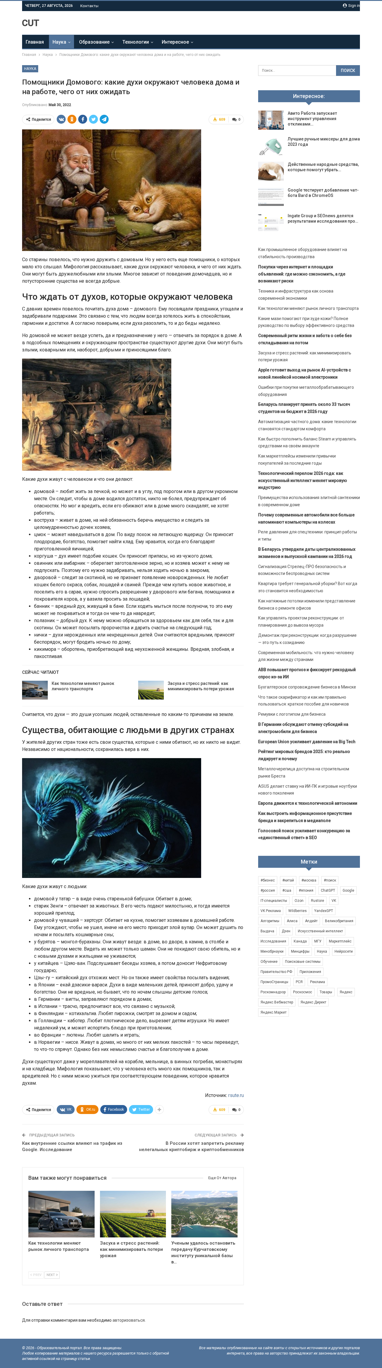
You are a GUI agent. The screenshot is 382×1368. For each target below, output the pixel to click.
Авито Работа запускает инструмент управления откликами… (312, 118)
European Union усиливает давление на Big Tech (306, 741)
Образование (94, 42)
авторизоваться (129, 1320)
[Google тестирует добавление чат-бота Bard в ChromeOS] (271, 196)
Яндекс (346, 992)
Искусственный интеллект (320, 931)
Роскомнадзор (273, 992)
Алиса (292, 921)
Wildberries (297, 911)
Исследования (273, 941)
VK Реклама (271, 911)
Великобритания (339, 921)
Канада (300, 941)
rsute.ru (236, 1095)
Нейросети (344, 951)
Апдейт (311, 921)
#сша (286, 890)
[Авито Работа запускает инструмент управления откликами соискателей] (271, 120)
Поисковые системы (303, 962)
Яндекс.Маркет (273, 1012)
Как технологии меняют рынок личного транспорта (308, 308)
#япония (306, 890)
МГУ (317, 941)
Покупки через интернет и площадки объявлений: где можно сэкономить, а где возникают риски (301, 274)
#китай (288, 880)
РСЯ (299, 982)
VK (334, 901)
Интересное (175, 42)
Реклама (317, 982)
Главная (35, 42)
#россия (268, 890)
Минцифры (300, 951)
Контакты (89, 6)
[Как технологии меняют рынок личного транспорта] (35, 690)
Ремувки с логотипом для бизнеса (292, 714)
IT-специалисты (274, 901)
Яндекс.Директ (313, 1002)
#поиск (330, 880)
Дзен (286, 931)
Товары (326, 992)
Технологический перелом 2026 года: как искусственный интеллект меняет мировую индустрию (302, 480)
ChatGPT (328, 890)
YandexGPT (323, 911)
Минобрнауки (272, 951)
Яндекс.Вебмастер (277, 1002)
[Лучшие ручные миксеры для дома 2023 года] (271, 145)
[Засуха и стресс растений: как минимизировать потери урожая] (151, 690)
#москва (308, 880)
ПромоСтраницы (274, 982)
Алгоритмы (270, 921)
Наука (59, 42)
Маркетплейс (340, 941)
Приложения (310, 972)
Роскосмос (302, 992)
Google (348, 890)
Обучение (269, 962)
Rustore (317, 901)
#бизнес (268, 880)
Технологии (135, 42)
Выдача (267, 931)
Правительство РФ (276, 972)
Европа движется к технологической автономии (307, 803)
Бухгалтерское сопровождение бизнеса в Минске (307, 687)
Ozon (299, 901)
